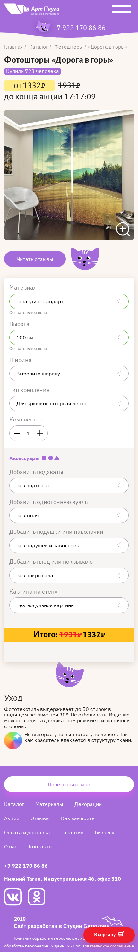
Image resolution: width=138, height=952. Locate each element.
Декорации (88, 804)
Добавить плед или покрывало (51, 561)
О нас (10, 846)
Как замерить (77, 818)
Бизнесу (104, 832)
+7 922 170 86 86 (79, 27)
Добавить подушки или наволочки (57, 531)
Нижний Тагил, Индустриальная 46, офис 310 (62, 878)
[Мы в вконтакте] (16, 897)
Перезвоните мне (69, 784)
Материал (23, 287)
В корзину (105, 934)
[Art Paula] (31, 11)
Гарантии (72, 832)
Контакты (41, 846)
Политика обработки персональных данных (56, 938)
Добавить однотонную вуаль (49, 501)
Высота (20, 323)
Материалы (49, 804)
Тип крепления (30, 389)
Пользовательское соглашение (103, 946)
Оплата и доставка (27, 832)
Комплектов (26, 419)
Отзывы (40, 818)
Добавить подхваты (37, 471)
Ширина (21, 359)
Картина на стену (34, 591)
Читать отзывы (35, 259)
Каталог (14, 804)
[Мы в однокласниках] (39, 897)
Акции (11, 818)
